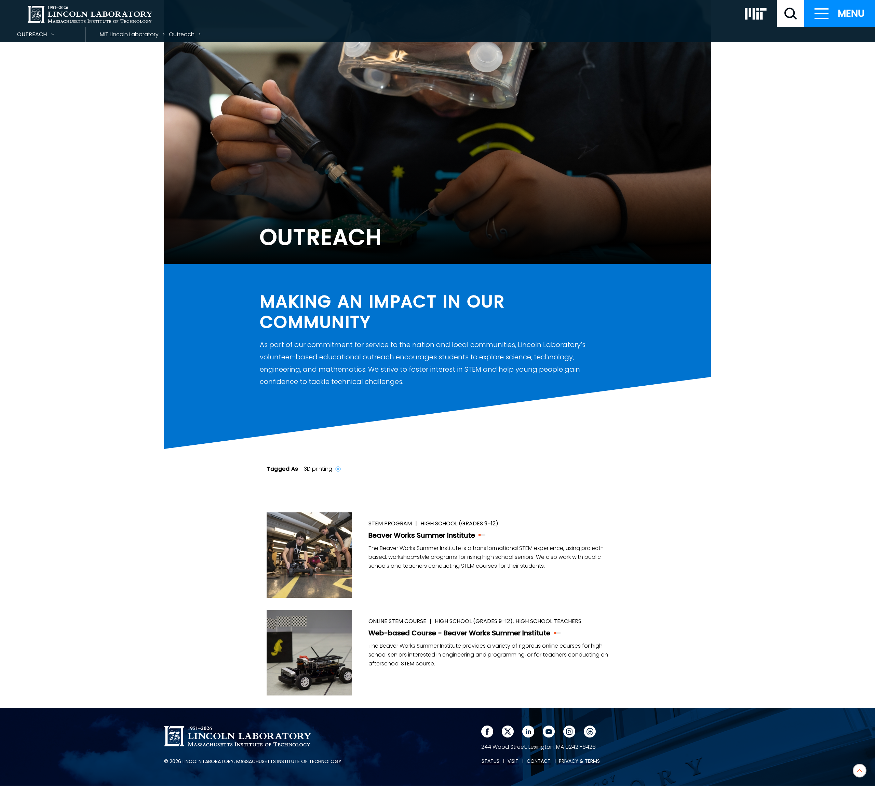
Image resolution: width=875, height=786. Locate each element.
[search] (790, 13)
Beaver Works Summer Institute (421, 535)
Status (490, 761)
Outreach (44, 36)
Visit (513, 761)
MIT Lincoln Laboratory (129, 34)
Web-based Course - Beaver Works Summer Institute (459, 633)
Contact (539, 761)
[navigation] (839, 13)
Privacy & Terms (579, 761)
